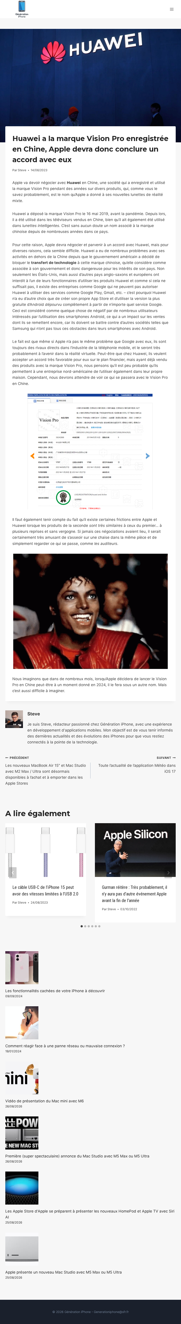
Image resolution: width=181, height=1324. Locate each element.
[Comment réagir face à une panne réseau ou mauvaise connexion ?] (90, 1022)
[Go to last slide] (13, 872)
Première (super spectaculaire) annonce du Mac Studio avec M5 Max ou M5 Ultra (77, 1156)
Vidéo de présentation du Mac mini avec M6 (44, 1101)
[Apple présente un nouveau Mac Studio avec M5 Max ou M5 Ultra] (90, 1249)
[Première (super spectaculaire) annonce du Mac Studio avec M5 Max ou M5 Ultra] (90, 1132)
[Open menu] (172, 9)
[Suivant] (168, 872)
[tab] (82, 926)
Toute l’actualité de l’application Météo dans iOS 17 (137, 765)
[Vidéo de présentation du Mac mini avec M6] (90, 1077)
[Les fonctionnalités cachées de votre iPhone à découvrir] (90, 967)
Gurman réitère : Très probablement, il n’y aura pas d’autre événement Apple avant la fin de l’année (134, 894)
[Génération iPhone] (21, 9)
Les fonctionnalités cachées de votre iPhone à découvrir (55, 991)
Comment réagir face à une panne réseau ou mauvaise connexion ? (65, 1046)
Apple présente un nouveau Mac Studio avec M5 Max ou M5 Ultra (63, 1272)
